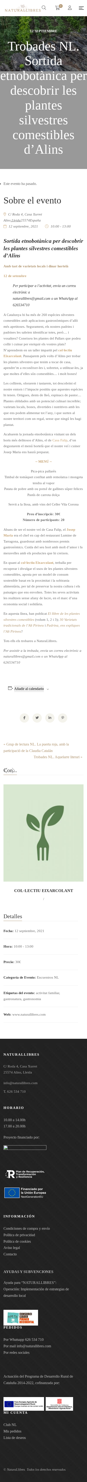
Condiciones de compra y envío (26, 1228)
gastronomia (32, 999)
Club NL (10, 1425)
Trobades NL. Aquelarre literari (58, 757)
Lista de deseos (14, 1438)
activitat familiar (47, 993)
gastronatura (12, 999)
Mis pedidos (12, 1431)
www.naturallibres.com (29, 1014)
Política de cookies (17, 1241)
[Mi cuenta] (70, 8)
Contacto (10, 1254)
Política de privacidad (19, 1235)
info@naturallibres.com (34, 1346)
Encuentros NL (48, 977)
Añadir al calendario (29, 689)
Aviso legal (11, 1248)
